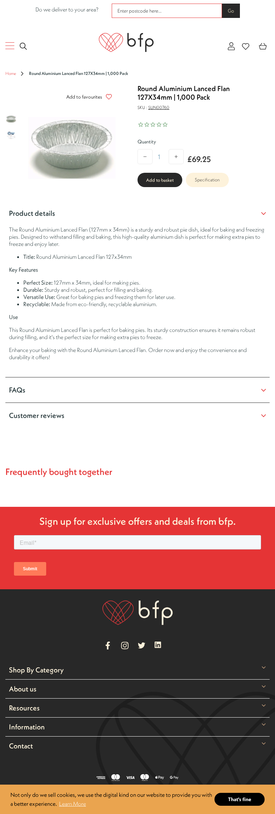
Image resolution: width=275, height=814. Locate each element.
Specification (207, 180)
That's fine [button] (239, 799)
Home (10, 73)
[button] (87, 97)
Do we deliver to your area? (66, 9)
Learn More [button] (72, 803)
